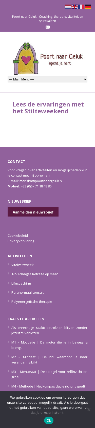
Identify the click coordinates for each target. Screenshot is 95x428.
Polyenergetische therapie (31, 301)
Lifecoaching (21, 283)
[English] (74, 6)
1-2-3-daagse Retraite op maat (34, 274)
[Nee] (88, 409)
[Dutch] (68, 6)
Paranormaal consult (27, 292)
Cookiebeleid (18, 235)
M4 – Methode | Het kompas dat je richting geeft (48, 386)
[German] (88, 6)
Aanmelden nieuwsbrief (33, 212)
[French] (81, 6)
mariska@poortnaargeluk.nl (41, 181)
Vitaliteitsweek (22, 265)
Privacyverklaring (21, 241)
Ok (49, 420)
